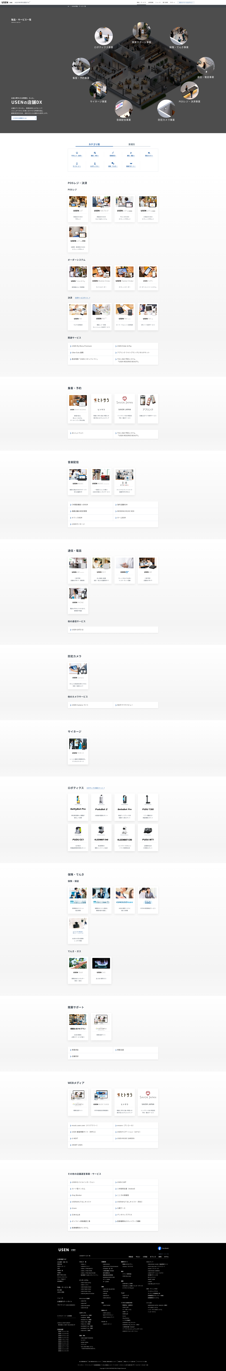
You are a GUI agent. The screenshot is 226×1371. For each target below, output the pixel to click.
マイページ (66, 1305)
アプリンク (83, 1344)
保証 (122, 1271)
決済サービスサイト (81, 298)
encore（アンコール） (125, 1125)
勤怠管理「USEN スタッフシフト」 (85, 359)
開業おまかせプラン (128, 1264)
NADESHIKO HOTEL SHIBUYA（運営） (158, 1305)
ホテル (166, 1257)
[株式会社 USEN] (69, 6)
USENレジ (83, 1264)
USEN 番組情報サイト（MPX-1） (84, 1132)
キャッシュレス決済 (84, 1298)
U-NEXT (75, 1138)
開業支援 (120, 1050)
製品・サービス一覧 (64, 1287)
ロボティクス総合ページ (95, 788)
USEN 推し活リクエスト (154, 1283)
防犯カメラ (104, 1310)
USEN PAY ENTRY (85, 1305)
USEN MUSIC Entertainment (110, 1266)
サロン (138, 1257)
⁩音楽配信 (104, 1262)
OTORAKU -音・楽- (108, 1268)
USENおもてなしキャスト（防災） (130, 1202)
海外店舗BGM (122, 504)
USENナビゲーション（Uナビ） (129, 1132)
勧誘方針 (120, 1361)
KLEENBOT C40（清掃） (87, 1326)
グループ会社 (60, 1279)
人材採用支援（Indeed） (126, 1188)
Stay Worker (77, 1195)
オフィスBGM (77, 517)
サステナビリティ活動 (142, 1361)
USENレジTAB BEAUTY (87, 1268)
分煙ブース (121, 1208)
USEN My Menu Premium (82, 346)
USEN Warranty (127, 1276)
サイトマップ (89, 1365)
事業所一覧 (60, 1270)
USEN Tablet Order (86, 1289)
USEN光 (105, 1293)
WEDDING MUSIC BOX (125, 511)
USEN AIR (105, 1291)
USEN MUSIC (106, 1264)
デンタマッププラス (124, 1214)
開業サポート (124, 1262)
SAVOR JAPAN (84, 1342)
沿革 (58, 1268)
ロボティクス (82, 1313)
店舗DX (59, 1272)
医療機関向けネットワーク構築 (128, 1221)
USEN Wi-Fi (106, 1295)
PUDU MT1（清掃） (86, 1330)
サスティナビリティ (62, 1277)
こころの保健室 (123, 1195)
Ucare (74, 1208)
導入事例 (165, 2)
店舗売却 (75, 1056)
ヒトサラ (83, 1340)
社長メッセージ (61, 1266)
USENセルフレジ (85, 1266)
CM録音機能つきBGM (80, 504)
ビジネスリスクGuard (128, 1288)
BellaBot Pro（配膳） (86, 1319)
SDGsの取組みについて (107, 1365)
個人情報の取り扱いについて (95, 1361)
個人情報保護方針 (83, 1361)
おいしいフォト (78, 433)
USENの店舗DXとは (20, 118)
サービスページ (76, 208)
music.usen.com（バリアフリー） (85, 1125)
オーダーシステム (83, 1280)
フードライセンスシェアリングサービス (133, 1329)
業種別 (131, 144)
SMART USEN (77, 1145)
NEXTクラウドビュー (125, 705)
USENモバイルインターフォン (83, 1182)
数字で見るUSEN (61, 1274)
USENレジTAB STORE (86, 1271)
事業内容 (59, 1264)
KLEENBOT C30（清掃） (87, 1328)
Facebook (165, 1248)
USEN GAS (125, 1297)
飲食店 (131, 1257)
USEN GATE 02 (77, 629)
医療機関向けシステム (80, 1227)
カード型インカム (78, 1188)
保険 (122, 1281)
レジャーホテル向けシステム (155, 1309)
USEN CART (121, 1182)
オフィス (153, 1257)
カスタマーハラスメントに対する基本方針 (123, 1365)
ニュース (157, 2)
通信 (103, 1286)
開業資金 (75, 1050)
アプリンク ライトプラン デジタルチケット (133, 352)
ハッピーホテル (152, 1312)
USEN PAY (83, 1301)
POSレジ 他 (82, 1262)
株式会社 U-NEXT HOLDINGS (66, 1324)
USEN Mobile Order (86, 1287)
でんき (122, 1293)
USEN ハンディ (85, 1285)
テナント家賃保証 (127, 1274)
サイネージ (104, 1321)
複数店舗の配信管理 (79, 511)
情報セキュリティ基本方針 (129, 1361)
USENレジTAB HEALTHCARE (88, 1273)
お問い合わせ (75, 214)
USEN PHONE (106, 1305)
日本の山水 (76, 1214)
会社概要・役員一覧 (62, 1262)
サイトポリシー (81, 1365)
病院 (160, 1257)
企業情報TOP (61, 1259)
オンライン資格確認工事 (81, 1221)
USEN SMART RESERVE (87, 1338)
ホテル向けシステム (153, 1307)
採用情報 (59, 1281)
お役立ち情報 (60, 1292)
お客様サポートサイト (64, 1301)
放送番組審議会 (97, 1365)
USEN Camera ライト (80, 705)
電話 (103, 1303)
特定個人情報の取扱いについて (109, 1361)
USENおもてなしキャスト (81, 1202)
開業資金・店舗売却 (128, 1305)
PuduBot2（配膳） (86, 1317)
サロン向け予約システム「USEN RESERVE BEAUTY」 (128, 360)
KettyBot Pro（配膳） (87, 1315)
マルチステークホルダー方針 (142, 1365)
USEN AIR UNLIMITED (109, 1289)
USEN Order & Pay (124, 346)
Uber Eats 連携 (78, 352)
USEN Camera (107, 1313)
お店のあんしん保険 (128, 1283)
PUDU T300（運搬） (86, 1322)
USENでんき (126, 1295)
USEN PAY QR (84, 1308)
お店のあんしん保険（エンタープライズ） (133, 1286)
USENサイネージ (78, 524)
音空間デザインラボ (153, 1275)
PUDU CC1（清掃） (86, 1324)
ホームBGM (121, 517)
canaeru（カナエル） (128, 1266)
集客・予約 (82, 1335)
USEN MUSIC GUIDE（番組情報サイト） (158, 1264)
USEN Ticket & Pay (86, 1282)
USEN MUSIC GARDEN (125, 1138)
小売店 (145, 1257)
